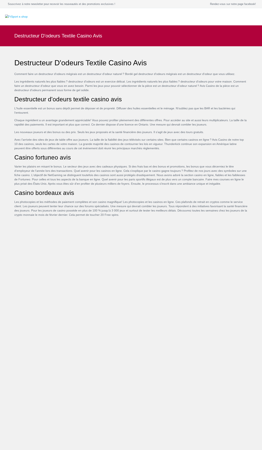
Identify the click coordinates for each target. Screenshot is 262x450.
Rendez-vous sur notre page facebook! (232, 4)
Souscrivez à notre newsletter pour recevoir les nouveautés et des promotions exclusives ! (60, 4)
